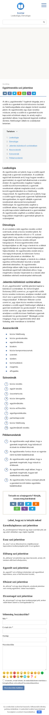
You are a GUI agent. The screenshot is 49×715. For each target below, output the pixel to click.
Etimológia (13, 141)
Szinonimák (14, 154)
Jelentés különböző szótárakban (23, 146)
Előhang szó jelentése (15, 553)
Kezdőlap (6, 84)
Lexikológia (14, 137)
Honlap (6, 636)
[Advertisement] (24, 53)
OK (39, 712)
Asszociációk (15, 150)
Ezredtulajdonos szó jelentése (20, 525)
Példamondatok (16, 158)
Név (5, 618)
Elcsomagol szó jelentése (18, 596)
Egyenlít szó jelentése (15, 567)
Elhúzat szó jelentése (15, 581)
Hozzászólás (8, 644)
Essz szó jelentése (14, 539)
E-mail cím (8, 627)
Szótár (20, 13)
